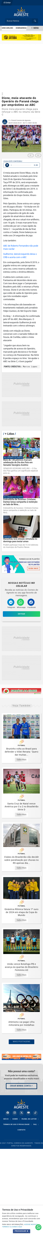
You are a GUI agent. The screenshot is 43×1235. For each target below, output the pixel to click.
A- (31, 155)
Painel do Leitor (30, 1119)
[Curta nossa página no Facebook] (7, 1113)
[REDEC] (21, 1057)
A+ (38, 155)
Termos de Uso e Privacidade (17, 1124)
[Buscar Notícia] (35, 20)
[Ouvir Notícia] (7, 165)
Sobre (16, 1119)
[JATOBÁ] (21, 37)
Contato (21, 1130)
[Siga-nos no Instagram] (14, 1113)
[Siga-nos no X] (21, 1113)
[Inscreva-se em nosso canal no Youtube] (28, 1113)
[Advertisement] (21, 67)
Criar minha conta (20, 1086)
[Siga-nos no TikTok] (35, 1113)
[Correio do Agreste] (21, 11)
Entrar (8, 2)
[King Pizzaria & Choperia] (21, 384)
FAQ (35, 1124)
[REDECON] (21, 691)
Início (7, 1119)
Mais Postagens (21, 1041)
